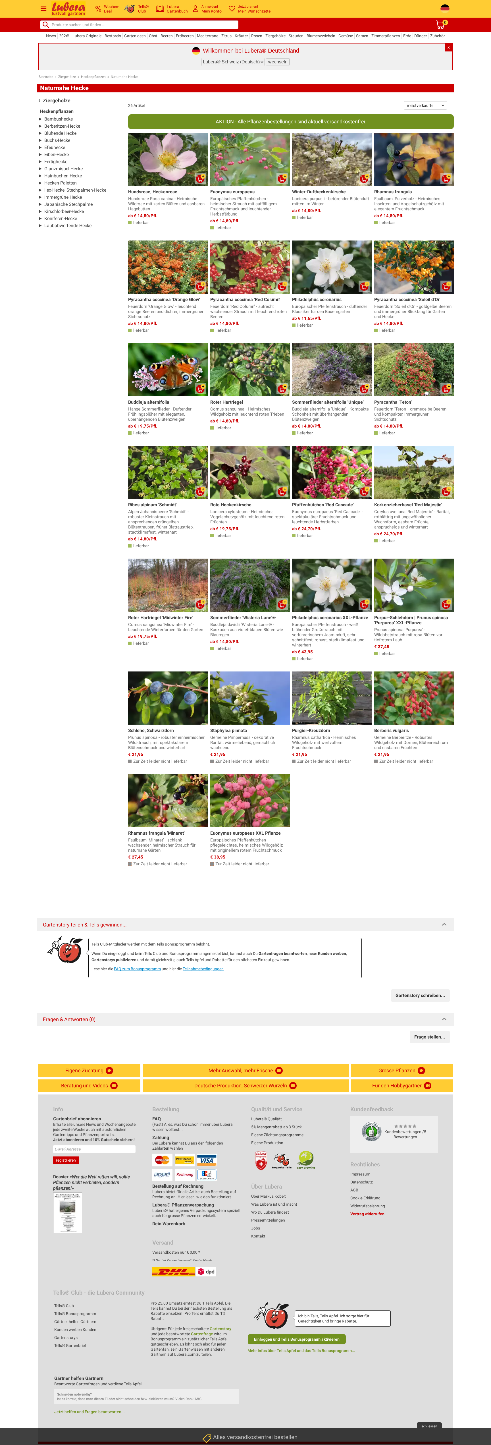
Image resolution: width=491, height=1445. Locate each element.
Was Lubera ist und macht (274, 1204)
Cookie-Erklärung (365, 1198)
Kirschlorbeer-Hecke (64, 211)
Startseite (46, 77)
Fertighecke (55, 161)
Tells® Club (64, 1305)
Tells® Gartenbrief (70, 1345)
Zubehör (437, 36)
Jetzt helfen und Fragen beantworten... (89, 1411)
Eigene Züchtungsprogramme (277, 1135)
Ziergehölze (275, 36)
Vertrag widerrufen (367, 1214)
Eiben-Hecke (56, 154)
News (51, 36)
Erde (407, 36)
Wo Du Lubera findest (270, 1212)
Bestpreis (113, 36)
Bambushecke (58, 119)
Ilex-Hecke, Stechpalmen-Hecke (75, 190)
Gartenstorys (66, 1337)
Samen (362, 36)
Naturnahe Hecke (124, 77)
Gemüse (345, 36)
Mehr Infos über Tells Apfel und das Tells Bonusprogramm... (301, 1350)
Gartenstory (220, 1328)
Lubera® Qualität (266, 1119)
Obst (153, 36)
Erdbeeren (185, 36)
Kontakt (258, 1236)
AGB (354, 1190)
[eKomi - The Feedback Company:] (372, 1131)
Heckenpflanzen (93, 77)
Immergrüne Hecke (63, 197)
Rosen (256, 36)
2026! (64, 36)
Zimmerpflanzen (385, 36)
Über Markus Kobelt (268, 1196)
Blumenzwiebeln (321, 36)
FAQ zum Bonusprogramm (137, 969)
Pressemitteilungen (268, 1220)
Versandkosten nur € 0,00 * (176, 1252)
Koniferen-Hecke (60, 218)
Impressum (360, 1174)
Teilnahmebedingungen (203, 969)
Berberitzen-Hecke (62, 126)
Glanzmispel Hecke (63, 168)
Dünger (420, 36)
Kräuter (241, 36)
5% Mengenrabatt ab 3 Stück (276, 1127)
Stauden (296, 36)
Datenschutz (361, 1182)
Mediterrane (207, 36)
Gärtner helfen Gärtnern (75, 1321)
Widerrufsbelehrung (367, 1206)
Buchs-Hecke (57, 140)
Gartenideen (135, 36)
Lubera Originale (86, 36)
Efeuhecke (54, 147)
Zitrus (226, 36)
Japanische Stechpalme (68, 204)
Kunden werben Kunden (75, 1329)
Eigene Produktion (267, 1143)
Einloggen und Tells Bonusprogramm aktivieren (297, 1339)
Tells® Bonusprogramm (75, 1313)
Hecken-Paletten (60, 183)
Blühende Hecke (60, 133)
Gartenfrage (202, 1334)
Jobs (255, 1228)
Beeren (167, 36)
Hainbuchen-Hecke (63, 176)
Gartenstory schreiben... (420, 995)
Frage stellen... (429, 1037)
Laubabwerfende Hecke (67, 225)
